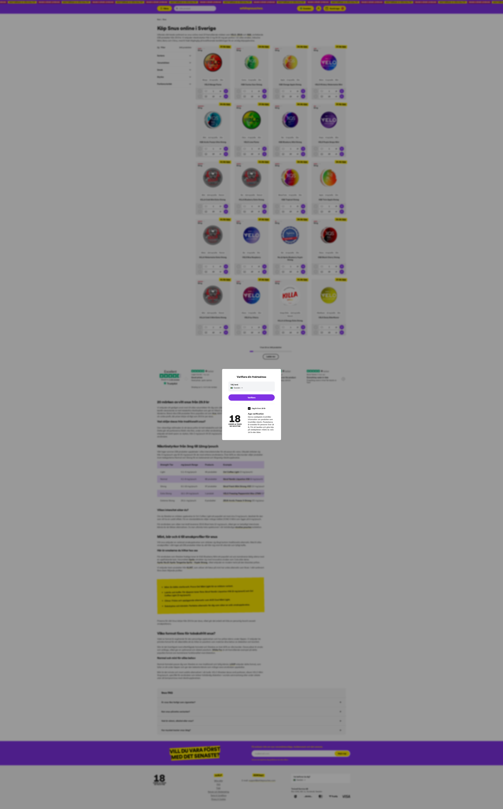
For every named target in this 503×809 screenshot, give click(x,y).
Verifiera (252, 397)
